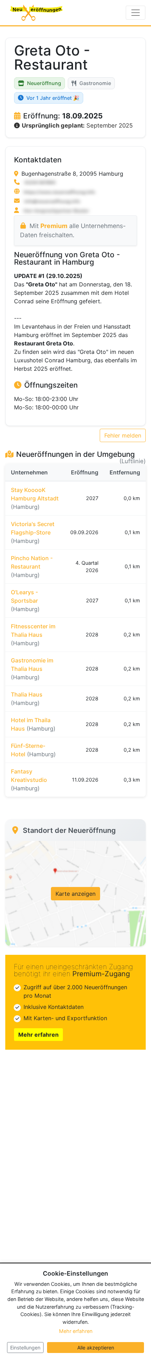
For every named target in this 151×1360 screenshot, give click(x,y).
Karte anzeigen (75, 893)
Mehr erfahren (38, 1034)
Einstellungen (25, 1348)
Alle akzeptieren (95, 1348)
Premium (53, 225)
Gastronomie (95, 83)
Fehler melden (122, 435)
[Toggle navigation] (135, 13)
